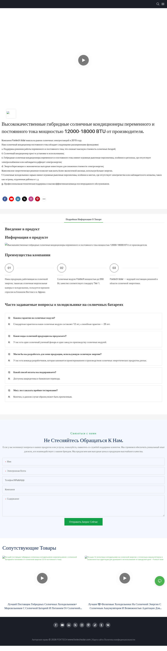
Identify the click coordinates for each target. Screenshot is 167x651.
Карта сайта (98, 639)
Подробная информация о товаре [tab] (83, 219)
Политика (109, 639)
